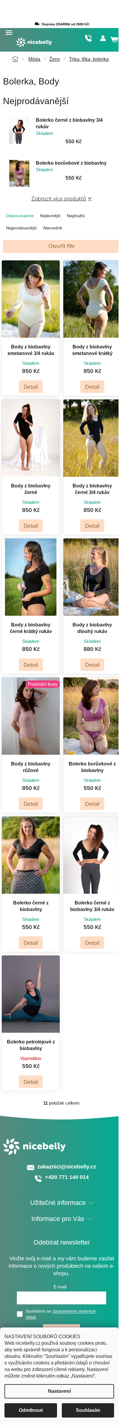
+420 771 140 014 (88, 38)
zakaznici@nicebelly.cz (66, 1167)
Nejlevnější (50, 215)
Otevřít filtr (61, 246)
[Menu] (8, 33)
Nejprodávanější (21, 228)
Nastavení (59, 1391)
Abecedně (52, 228)
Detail (31, 386)
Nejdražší (76, 215)
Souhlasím (88, 1410)
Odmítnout (31, 1410)
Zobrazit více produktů (58, 198)
